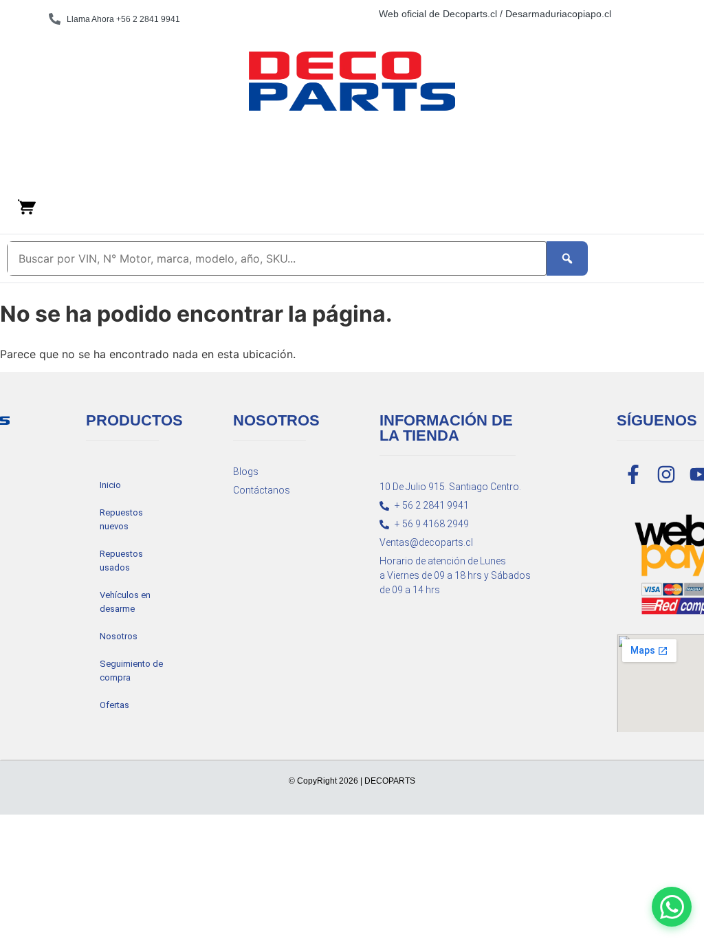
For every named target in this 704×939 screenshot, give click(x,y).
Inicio (110, 485)
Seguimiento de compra (131, 671)
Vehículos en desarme (125, 602)
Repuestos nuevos (121, 519)
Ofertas (114, 705)
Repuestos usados (121, 561)
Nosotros (119, 636)
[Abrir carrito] (27, 207)
